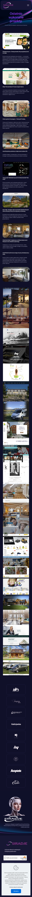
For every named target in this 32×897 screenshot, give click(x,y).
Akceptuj (16, 891)
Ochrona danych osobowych (12, 849)
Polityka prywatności (10, 851)
